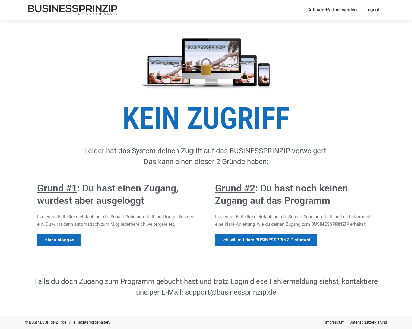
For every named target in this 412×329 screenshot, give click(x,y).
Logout (372, 9)
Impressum (334, 322)
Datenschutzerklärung (368, 322)
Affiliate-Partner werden (332, 9)
